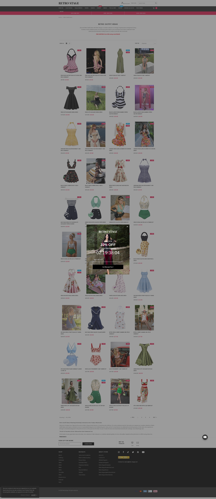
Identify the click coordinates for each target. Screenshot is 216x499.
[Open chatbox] (205, 437)
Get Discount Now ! (108, 267)
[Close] (127, 227)
